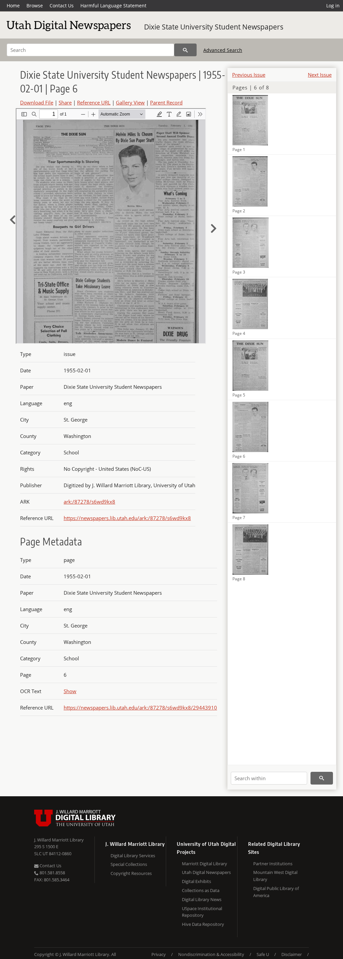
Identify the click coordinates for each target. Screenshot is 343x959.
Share (65, 102)
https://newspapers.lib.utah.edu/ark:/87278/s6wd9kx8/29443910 (140, 707)
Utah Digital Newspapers (206, 872)
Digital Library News (201, 899)
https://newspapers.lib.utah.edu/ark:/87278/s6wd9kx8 (127, 518)
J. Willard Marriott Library (59, 840)
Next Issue (320, 74)
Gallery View (130, 102)
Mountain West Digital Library (275, 875)
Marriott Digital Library (204, 864)
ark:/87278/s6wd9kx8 (89, 501)
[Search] (185, 50)
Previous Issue (248, 74)
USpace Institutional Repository (202, 911)
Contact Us (62, 5)
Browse (34, 5)
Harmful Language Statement (113, 5)
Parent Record (166, 102)
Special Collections (129, 864)
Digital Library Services (133, 856)
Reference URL (94, 102)
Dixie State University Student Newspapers (213, 26)
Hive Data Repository (203, 924)
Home (13, 5)
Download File (36, 102)
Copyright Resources (131, 873)
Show (70, 691)
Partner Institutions (272, 864)
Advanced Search (222, 50)
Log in (333, 5)
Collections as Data (200, 890)
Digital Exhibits (196, 881)
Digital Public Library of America (276, 891)
